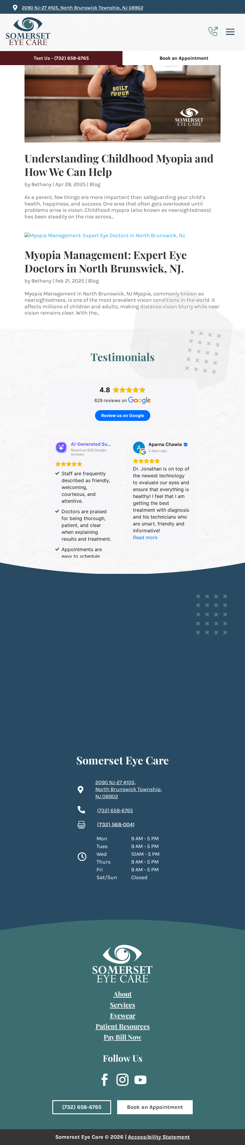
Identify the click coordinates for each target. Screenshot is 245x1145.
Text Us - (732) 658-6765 (61, 58)
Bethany (41, 184)
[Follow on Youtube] (137, 1080)
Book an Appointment (184, 58)
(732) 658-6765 (81, 1107)
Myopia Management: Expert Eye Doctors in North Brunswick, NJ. (105, 261)
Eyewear (122, 1015)
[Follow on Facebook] (102, 1080)
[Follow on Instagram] (119, 1080)
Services (122, 1004)
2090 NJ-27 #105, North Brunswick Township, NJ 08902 (82, 7)
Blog (95, 184)
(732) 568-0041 (115, 824)
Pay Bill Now (122, 1036)
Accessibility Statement (159, 1137)
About (123, 993)
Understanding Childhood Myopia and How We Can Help (119, 165)
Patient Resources (123, 1026)
